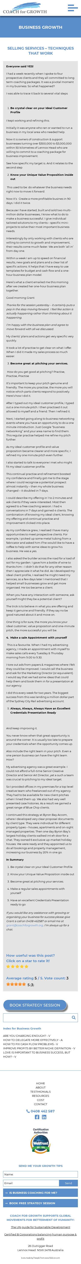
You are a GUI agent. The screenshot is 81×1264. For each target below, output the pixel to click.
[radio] (8, 966)
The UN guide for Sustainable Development (40, 1227)
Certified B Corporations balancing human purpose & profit (40, 1236)
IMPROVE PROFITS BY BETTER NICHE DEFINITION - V (39, 1048)
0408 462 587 (43, 1111)
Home (40, 1083)
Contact (40, 1104)
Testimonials (40, 1091)
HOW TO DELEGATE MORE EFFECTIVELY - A (33, 1040)
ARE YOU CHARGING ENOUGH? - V (26, 1035)
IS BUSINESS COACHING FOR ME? (33, 1192)
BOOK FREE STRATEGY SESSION (32, 1203)
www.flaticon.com (52, 1258)
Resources (40, 1095)
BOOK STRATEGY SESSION (35, 1005)
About (40, 1087)
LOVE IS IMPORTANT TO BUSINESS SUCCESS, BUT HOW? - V (36, 1054)
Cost (40, 1100)
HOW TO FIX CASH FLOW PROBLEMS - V (30, 1044)
